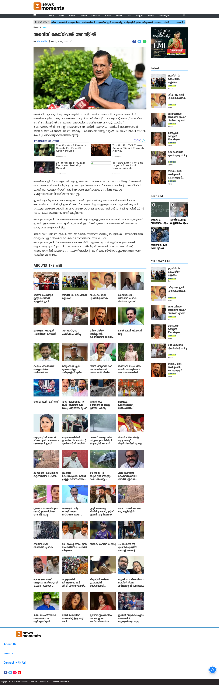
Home (51, 16)
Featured (157, 196)
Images (139, 16)
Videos (150, 16)
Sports (72, 16)
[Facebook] (5, 672)
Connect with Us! (15, 663)
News (61, 16)
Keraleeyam (164, 16)
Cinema (83, 16)
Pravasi (108, 16)
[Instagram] (15, 672)
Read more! (8, 654)
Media (119, 16)
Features (95, 16)
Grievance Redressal (61, 682)
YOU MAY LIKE (160, 261)
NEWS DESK (42, 42)
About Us (10, 645)
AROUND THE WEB (48, 266)
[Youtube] (19, 672)
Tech (128, 16)
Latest (155, 69)
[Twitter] (10, 672)
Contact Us (44, 682)
